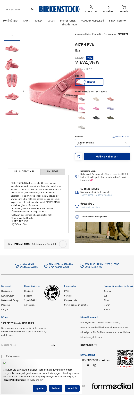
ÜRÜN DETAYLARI (24, 172)
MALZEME (52, 172)
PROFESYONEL (67, 21)
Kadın (88, 34)
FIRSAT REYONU (117, 21)
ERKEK (38, 21)
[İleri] (12, 139)
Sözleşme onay (13, 356)
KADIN (26, 21)
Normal (91, 82)
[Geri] (12, 35)
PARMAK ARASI (22, 244)
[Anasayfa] (59, 9)
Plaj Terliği (97, 34)
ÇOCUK (51, 21)
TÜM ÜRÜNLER (10, 21)
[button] (12, 48)
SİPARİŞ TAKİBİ (69, 25)
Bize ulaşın (87, 345)
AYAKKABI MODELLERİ (92, 21)
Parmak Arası (110, 34)
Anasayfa (79, 34)
